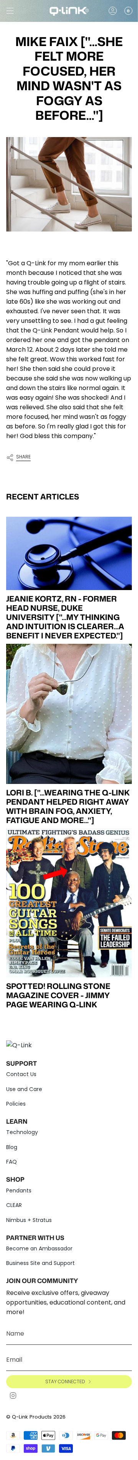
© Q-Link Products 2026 (36, 1416)
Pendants (18, 1190)
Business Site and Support (40, 1263)
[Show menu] (10, 11)
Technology (22, 1132)
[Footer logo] (21, 1044)
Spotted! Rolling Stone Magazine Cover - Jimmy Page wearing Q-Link (58, 995)
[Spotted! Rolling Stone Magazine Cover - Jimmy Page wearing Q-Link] (69, 902)
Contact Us (21, 1074)
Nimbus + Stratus (29, 1220)
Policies (16, 1104)
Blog (11, 1147)
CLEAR (14, 1205)
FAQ (11, 1162)
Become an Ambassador (39, 1248)
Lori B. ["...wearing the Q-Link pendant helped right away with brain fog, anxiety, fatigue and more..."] (68, 806)
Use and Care (24, 1089)
